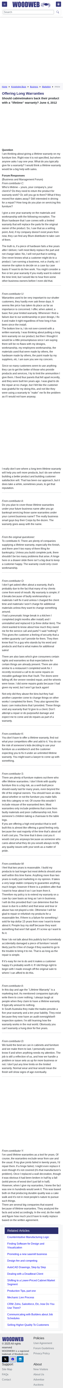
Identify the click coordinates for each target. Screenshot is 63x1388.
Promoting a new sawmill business (27, 1254)
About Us (38, 1374)
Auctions (38, 1384)
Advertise (38, 1379)
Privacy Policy (41, 1353)
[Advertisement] (31, 50)
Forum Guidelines (43, 1348)
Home (4, 87)
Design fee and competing (22, 1260)
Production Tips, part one (21, 1290)
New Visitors (40, 1369)
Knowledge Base (18, 87)
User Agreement (42, 1343)
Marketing (46, 87)
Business (34, 87)
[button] (5, 1359)
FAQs (5, 1374)
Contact (6, 1379)
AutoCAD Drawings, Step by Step (26, 1267)
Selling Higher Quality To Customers (28, 1325)
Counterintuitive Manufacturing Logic (28, 1237)
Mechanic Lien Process (20, 1297)
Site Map (7, 1369)
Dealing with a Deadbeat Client (25, 1273)
